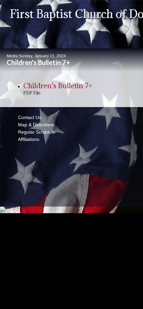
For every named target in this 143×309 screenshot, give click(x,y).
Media (12, 56)
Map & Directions (34, 124)
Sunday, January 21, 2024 (42, 56)
